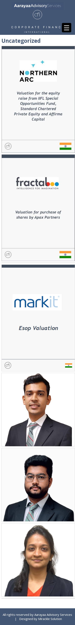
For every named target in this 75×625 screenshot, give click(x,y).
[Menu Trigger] (66, 27)
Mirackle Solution (50, 619)
